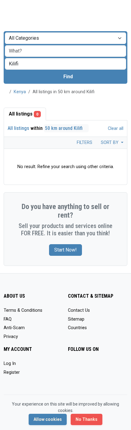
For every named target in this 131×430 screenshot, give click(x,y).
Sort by (110, 142)
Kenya (20, 91)
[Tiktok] (116, 366)
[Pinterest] (107, 366)
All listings (23, 114)
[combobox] (65, 64)
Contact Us (79, 310)
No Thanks (86, 419)
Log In (10, 363)
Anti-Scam (14, 327)
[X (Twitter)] (80, 366)
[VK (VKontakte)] (89, 376)
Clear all (115, 128)
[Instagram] (89, 366)
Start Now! (65, 250)
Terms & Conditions (23, 310)
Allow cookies (48, 419)
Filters (84, 142)
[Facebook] (72, 366)
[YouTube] (72, 376)
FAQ (8, 319)
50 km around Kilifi (64, 128)
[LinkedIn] (98, 366)
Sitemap (76, 319)
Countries (77, 327)
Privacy (11, 336)
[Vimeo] (80, 376)
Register (12, 372)
